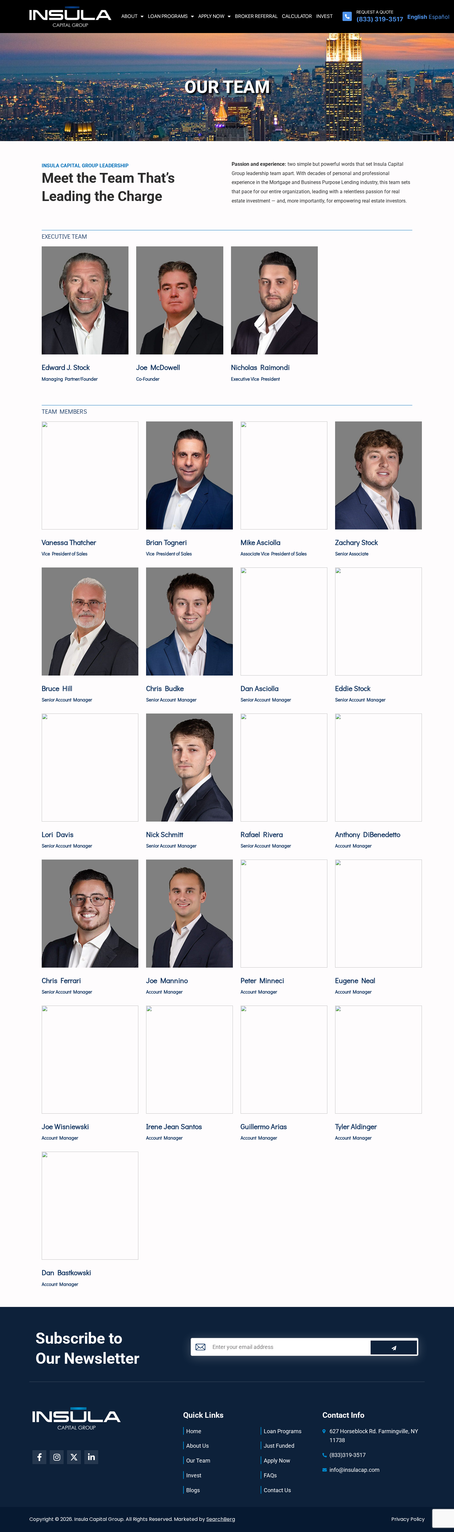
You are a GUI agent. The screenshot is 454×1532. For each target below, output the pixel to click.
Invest (324, 16)
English (417, 17)
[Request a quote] (347, 16)
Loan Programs (168, 16)
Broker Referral (256, 16)
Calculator (297, 16)
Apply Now (211, 16)
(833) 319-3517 (379, 19)
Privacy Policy (408, 1519)
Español (439, 17)
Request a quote (374, 12)
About (129, 16)
